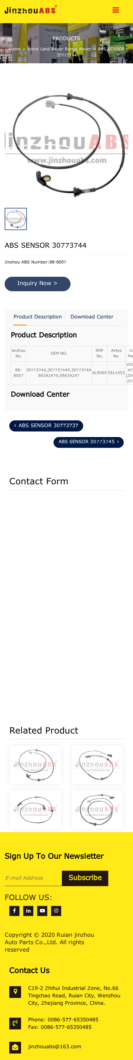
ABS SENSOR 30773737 (48, 425)
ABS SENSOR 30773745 (86, 442)
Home (15, 49)
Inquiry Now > (37, 284)
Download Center (92, 317)
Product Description (38, 317)
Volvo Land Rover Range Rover (59, 49)
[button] (126, 129)
